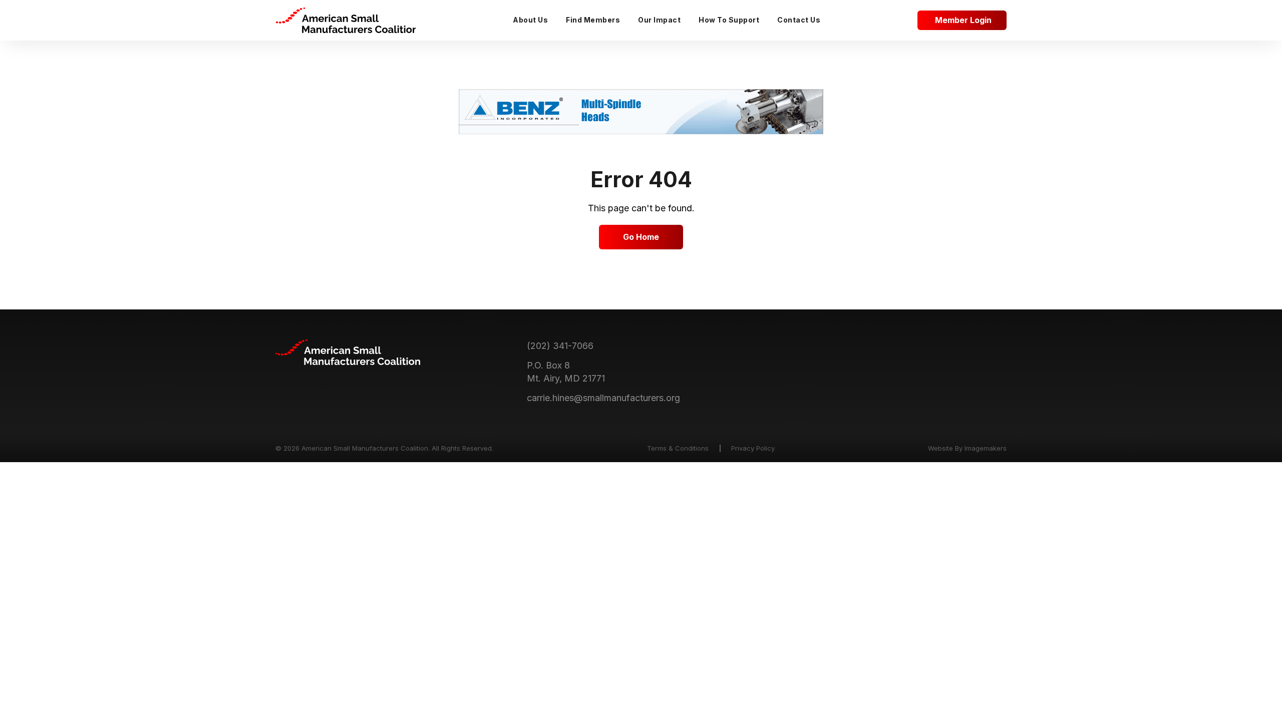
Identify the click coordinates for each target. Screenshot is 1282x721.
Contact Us (798, 20)
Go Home (641, 237)
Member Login (963, 20)
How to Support (729, 20)
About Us (530, 20)
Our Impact (659, 20)
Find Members (593, 20)
